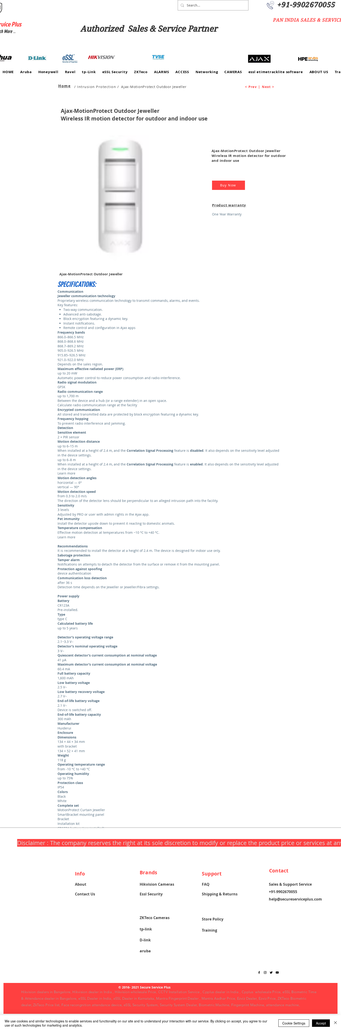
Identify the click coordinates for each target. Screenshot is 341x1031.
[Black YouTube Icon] (277, 972)
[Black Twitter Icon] (271, 972)
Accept (321, 1023)
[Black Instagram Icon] (265, 972)
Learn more (66, 473)
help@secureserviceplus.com (295, 899)
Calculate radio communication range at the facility (97, 405)
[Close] (335, 1023)
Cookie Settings (293, 1023)
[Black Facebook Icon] (259, 972)
